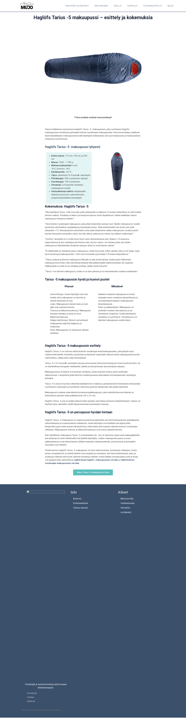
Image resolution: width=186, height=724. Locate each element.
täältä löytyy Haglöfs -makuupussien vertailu (96, 460)
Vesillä (117, 6)
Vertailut (132, 6)
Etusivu (77, 498)
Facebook (32, 693)
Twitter (30, 697)
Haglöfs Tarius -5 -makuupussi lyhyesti (72, 147)
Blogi (171, 6)
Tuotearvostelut (152, 6)
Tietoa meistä (80, 507)
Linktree (31, 701)
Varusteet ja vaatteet (77, 6)
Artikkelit (125, 512)
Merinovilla (126, 498)
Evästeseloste (80, 503)
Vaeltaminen (101, 6)
